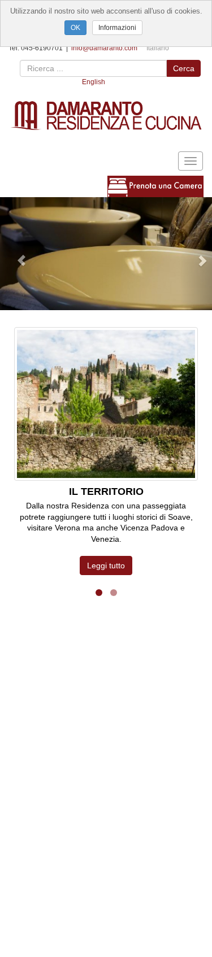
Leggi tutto (106, 565)
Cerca (183, 68)
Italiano (157, 48)
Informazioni (117, 28)
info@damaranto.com (104, 48)
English (93, 82)
